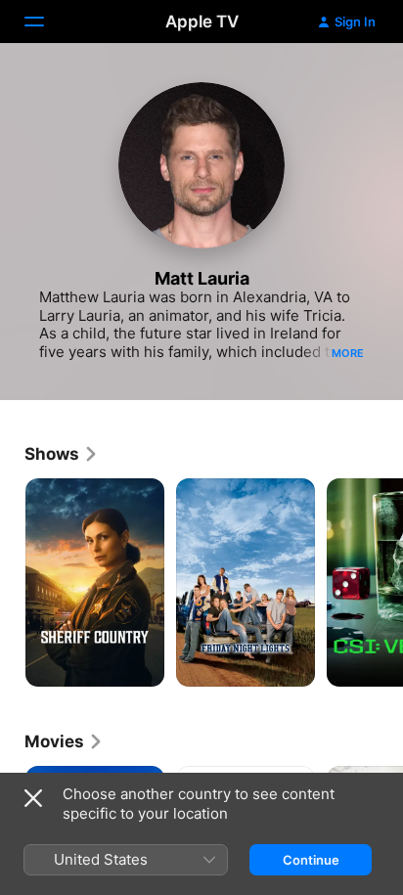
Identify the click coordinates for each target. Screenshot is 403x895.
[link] (61, 454)
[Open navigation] (45, 21)
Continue (311, 860)
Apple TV (202, 21)
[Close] (33, 798)
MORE (348, 353)
